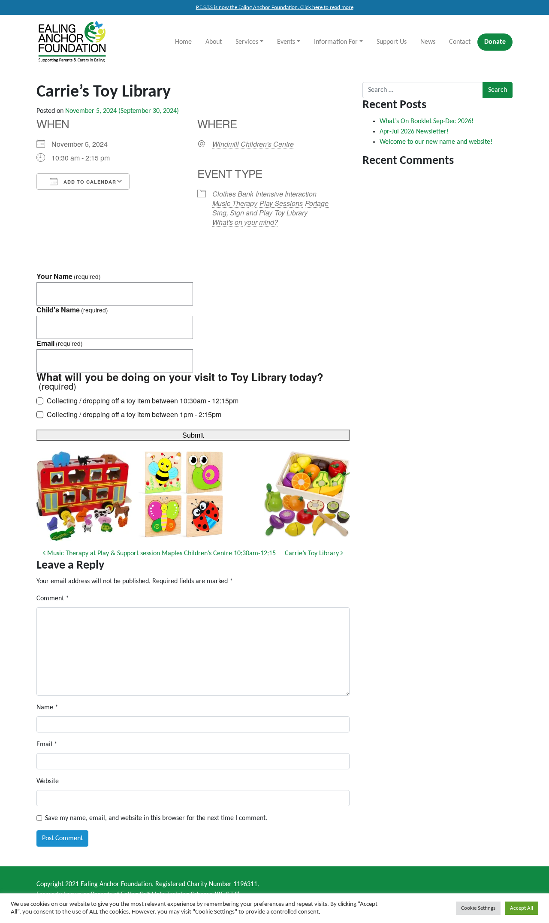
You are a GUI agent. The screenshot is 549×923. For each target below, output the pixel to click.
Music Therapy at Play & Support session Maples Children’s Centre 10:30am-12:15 (160, 553)
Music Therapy (234, 203)
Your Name (68, 276)
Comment (52, 598)
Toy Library (291, 213)
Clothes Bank (232, 194)
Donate (495, 42)
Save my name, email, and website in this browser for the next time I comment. (156, 818)
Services (246, 42)
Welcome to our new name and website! (436, 142)
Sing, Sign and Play (242, 213)
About (213, 42)
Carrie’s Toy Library (313, 553)
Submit (193, 435)
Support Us (392, 42)
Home (183, 42)
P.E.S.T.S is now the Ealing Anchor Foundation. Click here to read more (274, 7)
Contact (460, 42)
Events (286, 42)
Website (47, 781)
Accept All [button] (521, 908)
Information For (336, 42)
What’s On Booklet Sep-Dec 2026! (427, 121)
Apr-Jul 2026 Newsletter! (414, 131)
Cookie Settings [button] (478, 908)
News (427, 42)
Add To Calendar (89, 182)
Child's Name (72, 310)
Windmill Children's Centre (253, 144)
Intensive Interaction (286, 194)
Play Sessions (281, 203)
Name (47, 707)
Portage (317, 203)
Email (59, 343)
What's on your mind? (245, 222)
